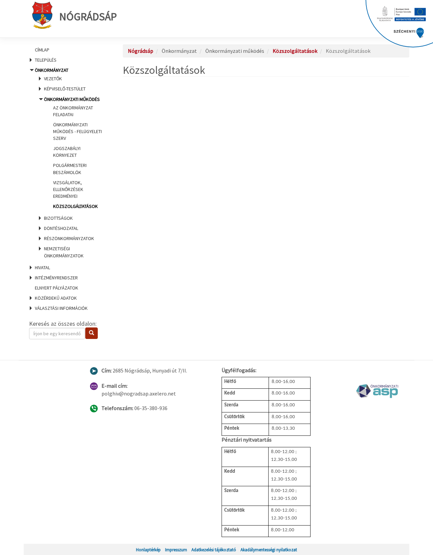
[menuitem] (67, 50)
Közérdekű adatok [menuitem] (56, 298)
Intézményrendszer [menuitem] (56, 278)
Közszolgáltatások (75, 206)
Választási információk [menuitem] (61, 308)
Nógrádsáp (88, 16)
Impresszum (176, 549)
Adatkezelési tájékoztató (213, 549)
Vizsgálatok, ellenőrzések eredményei (68, 189)
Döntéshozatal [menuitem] (61, 228)
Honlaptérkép (148, 549)
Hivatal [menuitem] (42, 267)
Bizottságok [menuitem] (58, 218)
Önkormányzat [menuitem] (68, 162)
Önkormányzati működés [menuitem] (73, 152)
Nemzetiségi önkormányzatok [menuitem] (64, 252)
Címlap (42, 50)
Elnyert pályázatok (56, 288)
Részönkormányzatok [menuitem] (69, 238)
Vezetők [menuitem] (53, 79)
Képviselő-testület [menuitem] (65, 89)
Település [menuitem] (45, 60)
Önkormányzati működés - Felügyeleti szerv (77, 131)
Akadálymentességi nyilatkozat (269, 549)
